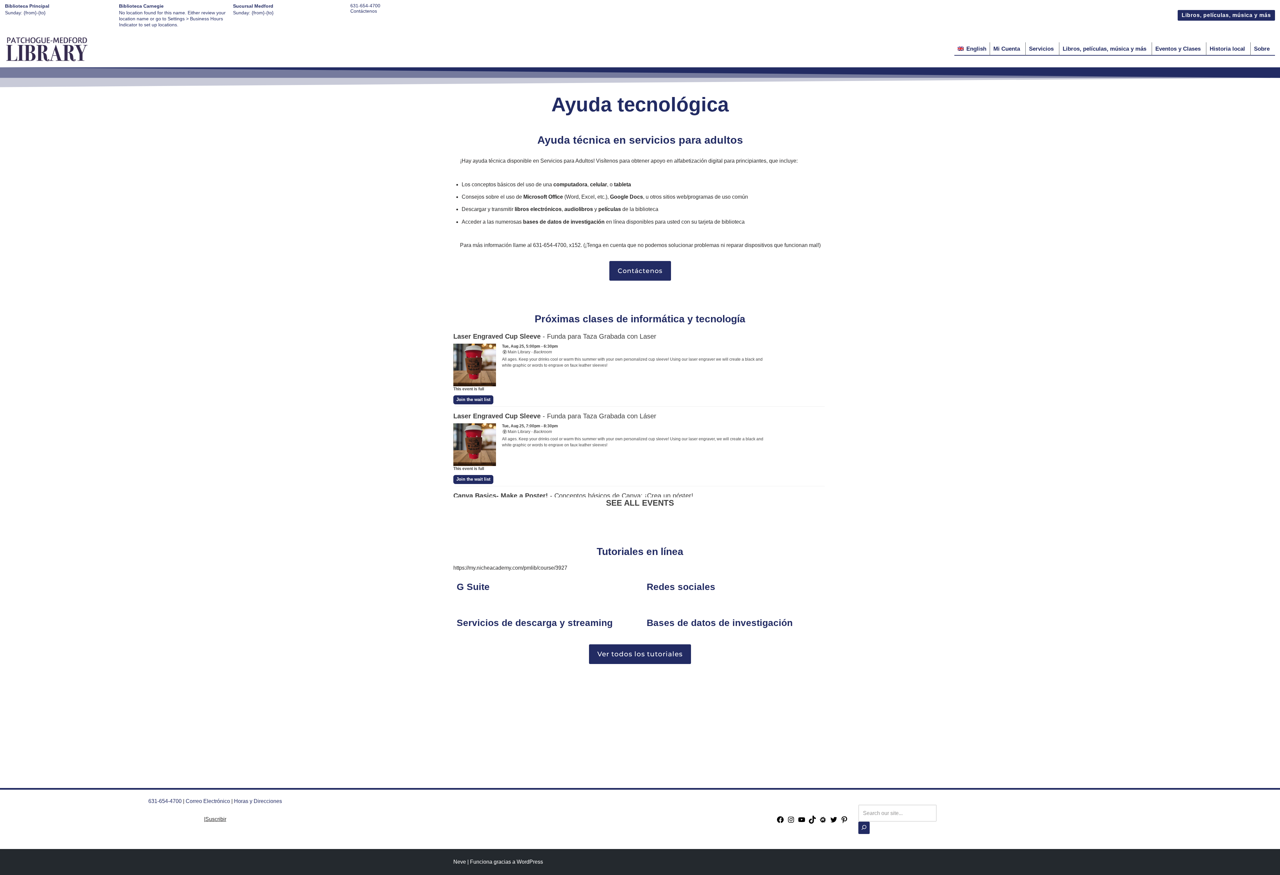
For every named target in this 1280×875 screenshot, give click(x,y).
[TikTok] (812, 822)
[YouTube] (802, 822)
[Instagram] (791, 822)
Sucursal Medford (253, 6)
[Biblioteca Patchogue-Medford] (46, 49)
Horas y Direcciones (258, 801)
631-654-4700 (365, 5)
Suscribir (215, 819)
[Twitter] (834, 822)
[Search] (864, 828)
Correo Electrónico (208, 801)
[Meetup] (823, 822)
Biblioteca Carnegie (141, 6)
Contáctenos (363, 11)
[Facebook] (780, 822)
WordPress (530, 862)
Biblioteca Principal (27, 6)
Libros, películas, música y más (1226, 15)
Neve (459, 862)
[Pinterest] (844, 822)
